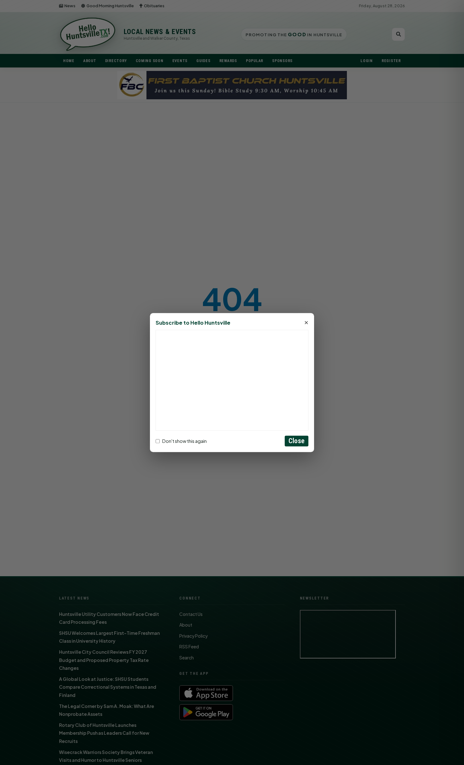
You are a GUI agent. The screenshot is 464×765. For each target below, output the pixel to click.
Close (297, 441)
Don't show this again (184, 441)
